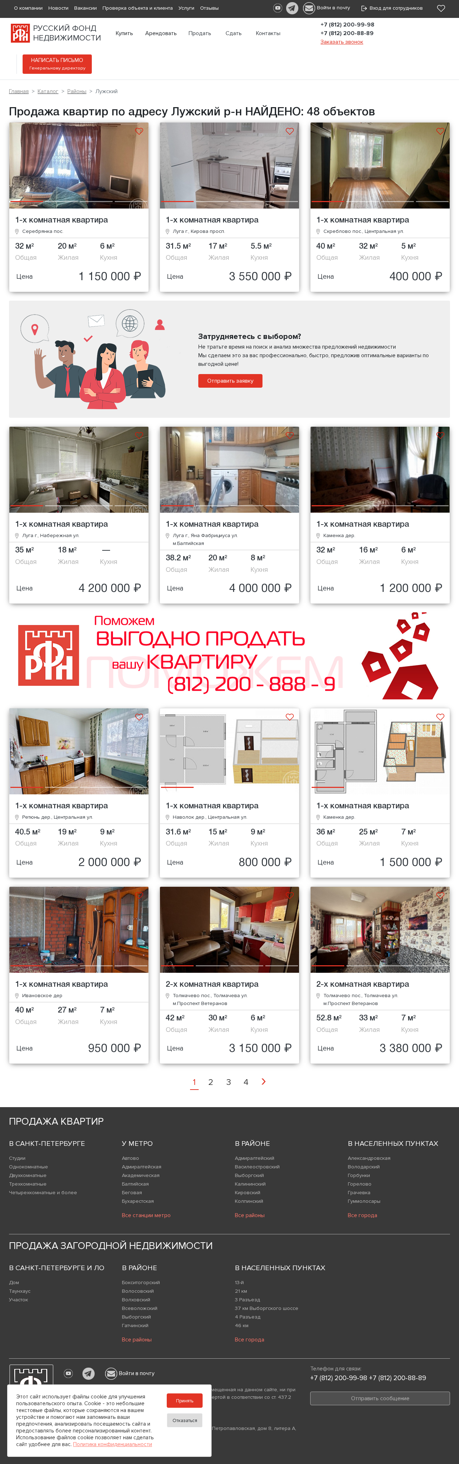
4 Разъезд (247, 1317)
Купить (124, 33)
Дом (14, 1282)
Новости (58, 8)
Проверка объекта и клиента (138, 8)
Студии (17, 1158)
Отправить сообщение (380, 1398)
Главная (19, 91)
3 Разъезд (247, 1300)
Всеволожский (139, 1308)
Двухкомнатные (28, 1175)
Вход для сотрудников (395, 8)
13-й (239, 1282)
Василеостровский (257, 1167)
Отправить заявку (230, 380)
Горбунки (359, 1175)
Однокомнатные (28, 1167)
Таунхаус (19, 1291)
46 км (242, 1325)
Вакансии (85, 8)
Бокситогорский (141, 1282)
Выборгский (249, 1175)
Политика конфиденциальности (112, 1444)
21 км (241, 1291)
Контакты (268, 33)
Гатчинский (135, 1325)
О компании (28, 8)
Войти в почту (333, 8)
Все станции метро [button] (146, 1215)
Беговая (132, 1193)
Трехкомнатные (28, 1184)
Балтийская (135, 1184)
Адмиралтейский (254, 1158)
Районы (76, 91)
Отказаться (184, 1421)
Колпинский (249, 1201)
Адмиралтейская (141, 1167)
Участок (18, 1300)
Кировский (247, 1193)
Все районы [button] (250, 1215)
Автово (130, 1158)
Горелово (360, 1184)
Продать (200, 33)
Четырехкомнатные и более (43, 1193)
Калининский (250, 1184)
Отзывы (209, 8)
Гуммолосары (364, 1201)
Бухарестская (138, 1201)
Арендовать (161, 33)
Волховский (136, 1300)
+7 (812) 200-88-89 (347, 33)
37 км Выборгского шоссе (266, 1308)
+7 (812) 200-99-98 (347, 24)
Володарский (364, 1167)
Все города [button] (362, 1215)
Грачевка (359, 1193)
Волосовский (138, 1291)
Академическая (141, 1175)
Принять (184, 1401)
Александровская (369, 1158)
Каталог (48, 91)
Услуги (186, 8)
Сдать (234, 33)
